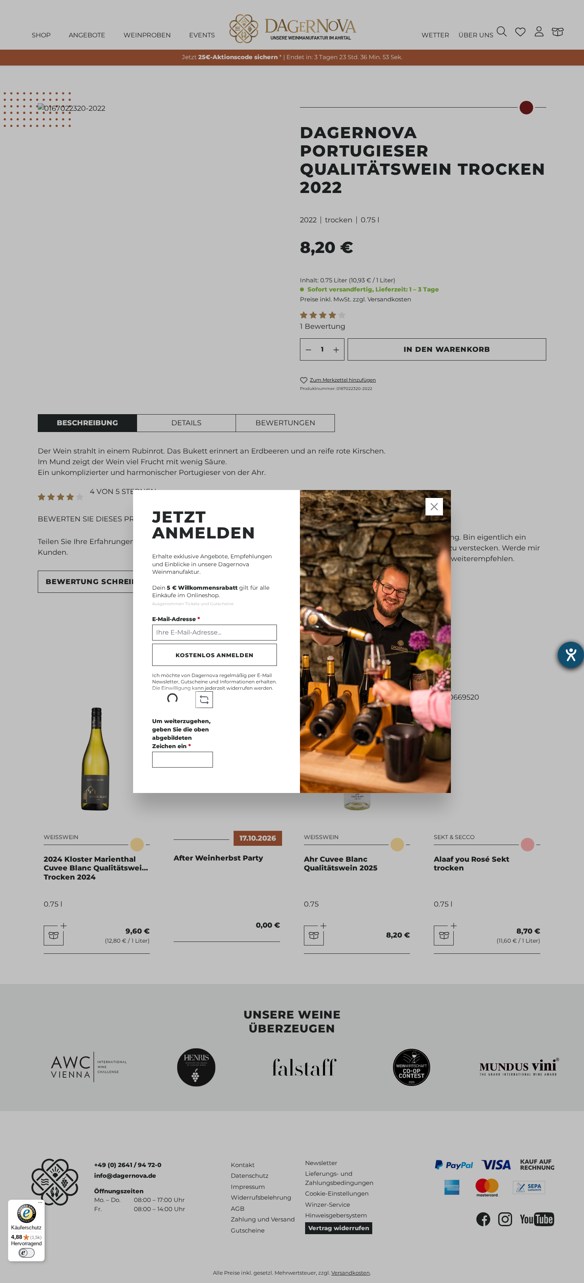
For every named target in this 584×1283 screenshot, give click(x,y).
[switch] (27, 1253)
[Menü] (40, 1204)
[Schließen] (434, 507)
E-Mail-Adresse (176, 619)
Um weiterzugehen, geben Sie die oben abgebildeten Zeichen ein (181, 734)
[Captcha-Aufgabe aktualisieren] (204, 699)
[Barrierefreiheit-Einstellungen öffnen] (571, 655)
